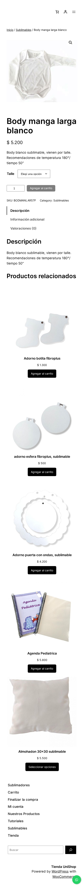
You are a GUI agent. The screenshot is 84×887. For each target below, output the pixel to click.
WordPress (60, 871)
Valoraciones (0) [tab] (23, 228)
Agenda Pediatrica (42, 653)
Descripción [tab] (19, 211)
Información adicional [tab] (27, 219)
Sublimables (23, 29)
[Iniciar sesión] (65, 12)
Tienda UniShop (63, 867)
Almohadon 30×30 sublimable (42, 751)
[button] (70, 42)
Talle (10, 174)
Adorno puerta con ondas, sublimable (42, 555)
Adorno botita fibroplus (42, 358)
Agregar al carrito (41, 188)
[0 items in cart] (57, 12)
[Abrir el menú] (73, 12)
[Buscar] (70, 850)
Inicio (10, 29)
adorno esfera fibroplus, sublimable (42, 457)
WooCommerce (64, 877)
